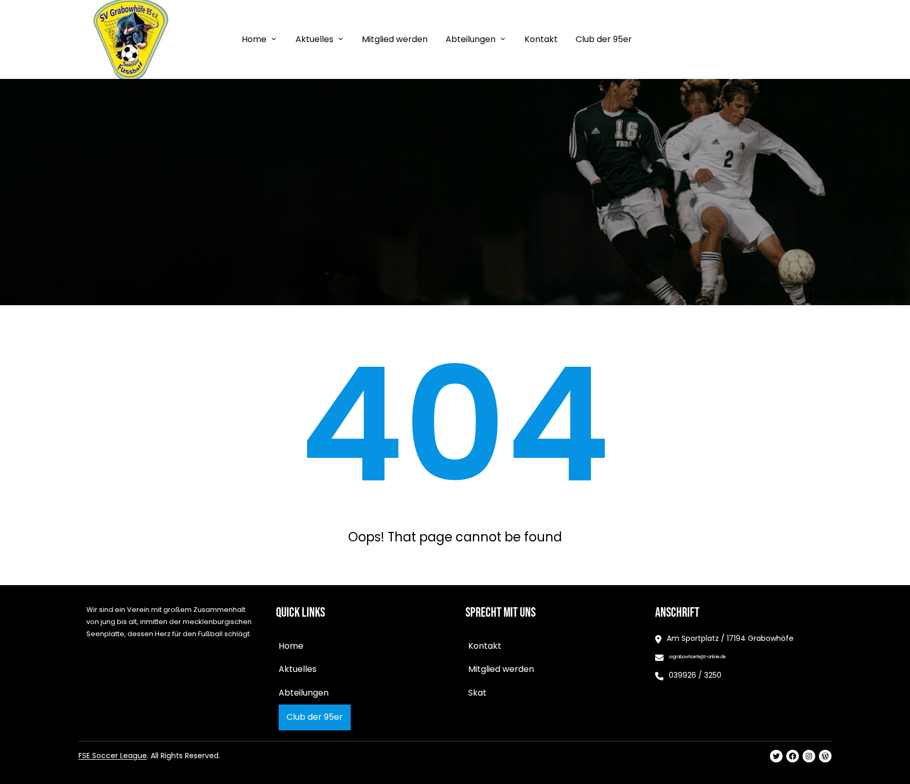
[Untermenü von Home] (273, 38)
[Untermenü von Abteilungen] (503, 38)
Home (254, 39)
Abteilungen (471, 39)
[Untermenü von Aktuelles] (340, 38)
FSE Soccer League (112, 755)
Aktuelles (314, 39)
